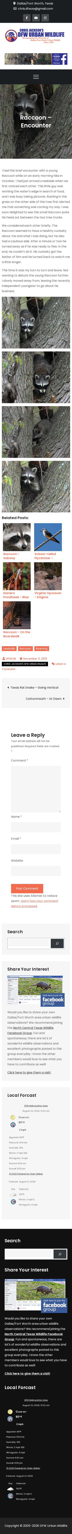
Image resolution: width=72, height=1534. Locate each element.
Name (16, 817)
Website (17, 860)
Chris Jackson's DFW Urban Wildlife (25, 664)
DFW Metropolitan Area (36, 1105)
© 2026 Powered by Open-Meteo (26, 1173)
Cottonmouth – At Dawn (43, 699)
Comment (19, 760)
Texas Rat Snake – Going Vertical (34, 687)
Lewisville (9, 648)
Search (15, 932)
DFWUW (11, 658)
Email (16, 838)
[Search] (57, 943)
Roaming (41, 648)
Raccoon (25, 648)
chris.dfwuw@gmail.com (35, 9)
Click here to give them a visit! (29, 1072)
